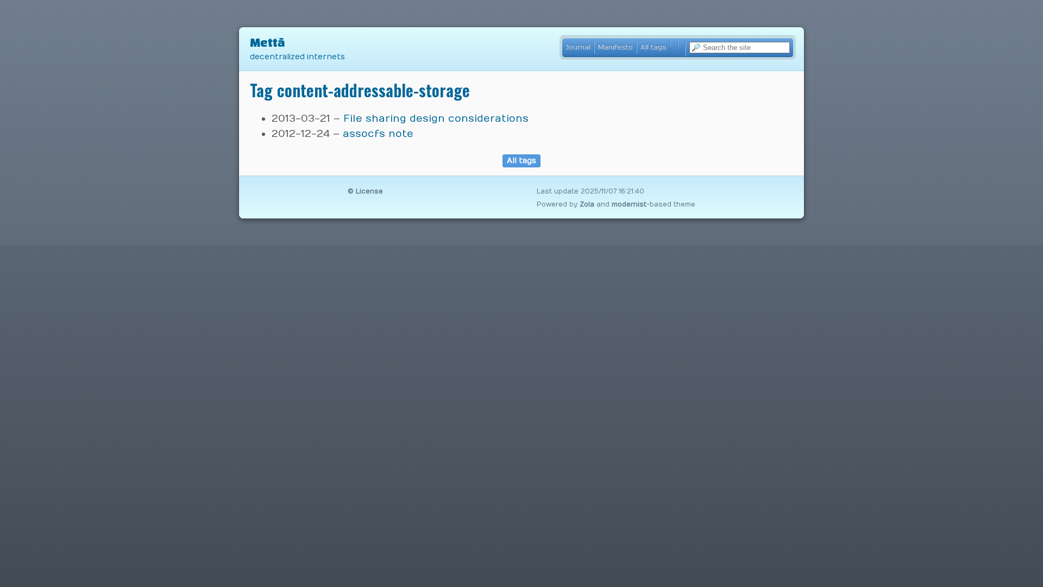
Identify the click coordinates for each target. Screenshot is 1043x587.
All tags (653, 47)
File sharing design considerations (436, 118)
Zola (587, 204)
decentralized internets (297, 56)
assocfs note (378, 134)
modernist (629, 204)
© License (365, 191)
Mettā (267, 43)
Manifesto (615, 47)
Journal (578, 47)
